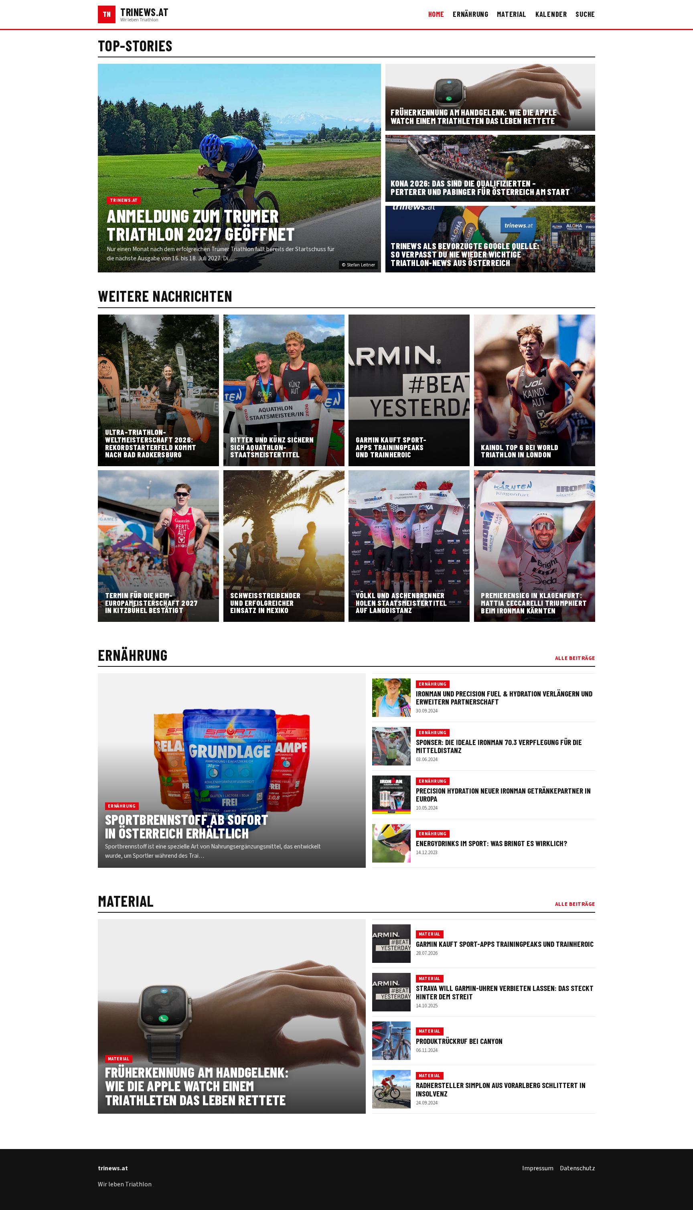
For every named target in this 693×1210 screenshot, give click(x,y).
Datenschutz (577, 1168)
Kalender (551, 14)
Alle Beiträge (575, 658)
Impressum (537, 1168)
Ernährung (470, 14)
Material (512, 14)
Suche (585, 14)
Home (436, 14)
